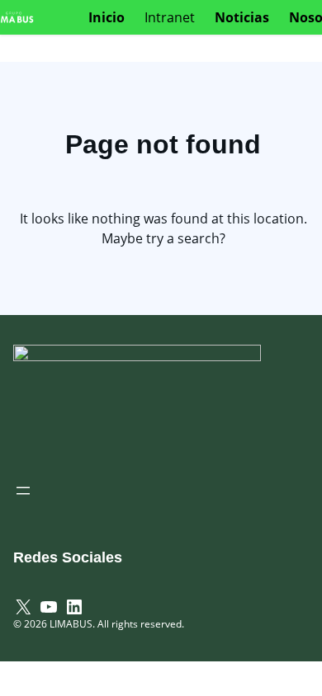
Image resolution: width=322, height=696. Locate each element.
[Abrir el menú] (23, 491)
